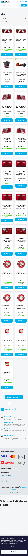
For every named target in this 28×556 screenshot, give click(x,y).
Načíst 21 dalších (12, 397)
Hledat (23, 5)
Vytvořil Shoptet (15, 492)
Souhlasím (14, 552)
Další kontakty (4, 481)
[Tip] (21, 65)
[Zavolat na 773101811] (17, 2)
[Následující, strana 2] (14, 403)
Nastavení (14, 546)
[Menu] (26, 2)
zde (16, 543)
